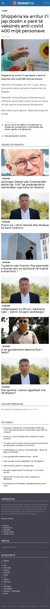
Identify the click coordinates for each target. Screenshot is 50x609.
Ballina (6, 526)
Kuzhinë (26, 572)
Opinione (6, 178)
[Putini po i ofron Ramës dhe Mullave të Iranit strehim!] (25, 205)
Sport (26, 593)
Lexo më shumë (7, 518)
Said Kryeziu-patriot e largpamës (18, 466)
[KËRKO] (48, 3)
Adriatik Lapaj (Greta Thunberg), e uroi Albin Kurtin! (23, 471)
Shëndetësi (26, 589)
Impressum (7, 528)
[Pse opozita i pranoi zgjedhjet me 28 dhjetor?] (25, 371)
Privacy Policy (8, 532)
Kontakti (6, 530)
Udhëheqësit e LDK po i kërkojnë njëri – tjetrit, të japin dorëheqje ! (23, 310)
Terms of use (8, 534)
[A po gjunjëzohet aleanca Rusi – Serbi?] (25, 330)
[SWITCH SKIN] (45, 3)
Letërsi (26, 579)
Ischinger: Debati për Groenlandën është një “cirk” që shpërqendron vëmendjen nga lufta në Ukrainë (24, 184)
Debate (6, 561)
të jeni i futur (32, 409)
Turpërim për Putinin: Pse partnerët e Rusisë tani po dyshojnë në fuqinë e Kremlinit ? (25, 268)
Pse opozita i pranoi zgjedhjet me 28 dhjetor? (23, 392)
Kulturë (26, 570)
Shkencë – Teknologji (26, 591)
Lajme (5, 575)
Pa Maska (6, 387)
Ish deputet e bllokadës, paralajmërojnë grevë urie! (24, 484)
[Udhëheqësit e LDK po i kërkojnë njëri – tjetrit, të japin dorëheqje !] (25, 289)
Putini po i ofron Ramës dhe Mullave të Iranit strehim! (25, 227)
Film (26, 565)
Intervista (26, 568)
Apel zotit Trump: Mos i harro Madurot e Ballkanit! (21, 478)
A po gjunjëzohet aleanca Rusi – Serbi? (22, 351)
